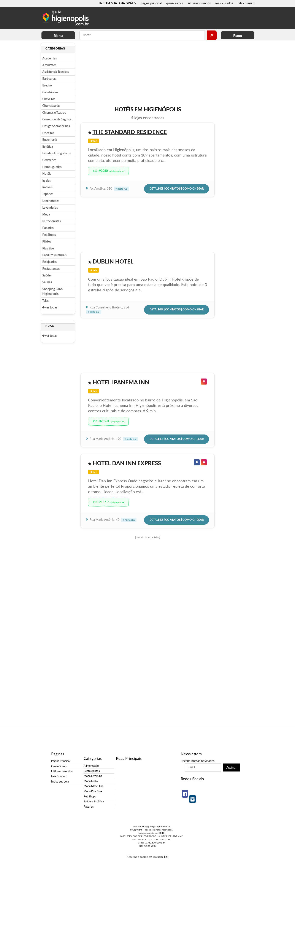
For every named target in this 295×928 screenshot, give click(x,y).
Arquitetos (49, 65)
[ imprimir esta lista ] (147, 537)
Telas (45, 300)
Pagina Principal (60, 761)
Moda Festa (91, 781)
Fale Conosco (59, 776)
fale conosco (246, 3)
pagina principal (151, 3)
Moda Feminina (93, 776)
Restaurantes (51, 268)
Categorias (55, 48)
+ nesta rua (121, 189)
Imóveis (47, 187)
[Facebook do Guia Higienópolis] (185, 794)
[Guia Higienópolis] (66, 17)
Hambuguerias (52, 167)
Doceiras (48, 133)
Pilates (46, 241)
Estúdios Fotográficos (56, 153)
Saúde (46, 275)
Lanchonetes (50, 201)
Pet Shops (49, 234)
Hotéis (46, 173)
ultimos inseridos (199, 3)
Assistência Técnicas (55, 71)
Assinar (231, 767)
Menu (58, 35)
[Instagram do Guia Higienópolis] (192, 799)
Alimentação (91, 766)
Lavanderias (50, 207)
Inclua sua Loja (60, 781)
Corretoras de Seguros (56, 119)
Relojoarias (49, 262)
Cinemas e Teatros (54, 112)
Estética (47, 146)
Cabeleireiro (50, 92)
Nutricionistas (51, 221)
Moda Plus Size (93, 791)
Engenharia (49, 139)
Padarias (48, 228)
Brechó (47, 85)
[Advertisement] (235, 107)
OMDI (162, 833)
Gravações (49, 160)
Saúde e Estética (94, 801)
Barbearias (49, 78)
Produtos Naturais (54, 255)
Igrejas (46, 180)
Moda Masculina (93, 786)
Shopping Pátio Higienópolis (52, 291)
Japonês (47, 194)
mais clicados (224, 3)
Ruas (237, 35)
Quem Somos (59, 766)
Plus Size (48, 248)
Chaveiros (48, 99)
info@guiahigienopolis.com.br (156, 827)
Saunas (47, 282)
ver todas (50, 307)
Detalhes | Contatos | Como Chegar (176, 188)
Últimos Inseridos (62, 771)
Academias (49, 58)
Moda (46, 214)
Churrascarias (51, 105)
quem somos (174, 3)
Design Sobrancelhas (56, 126)
